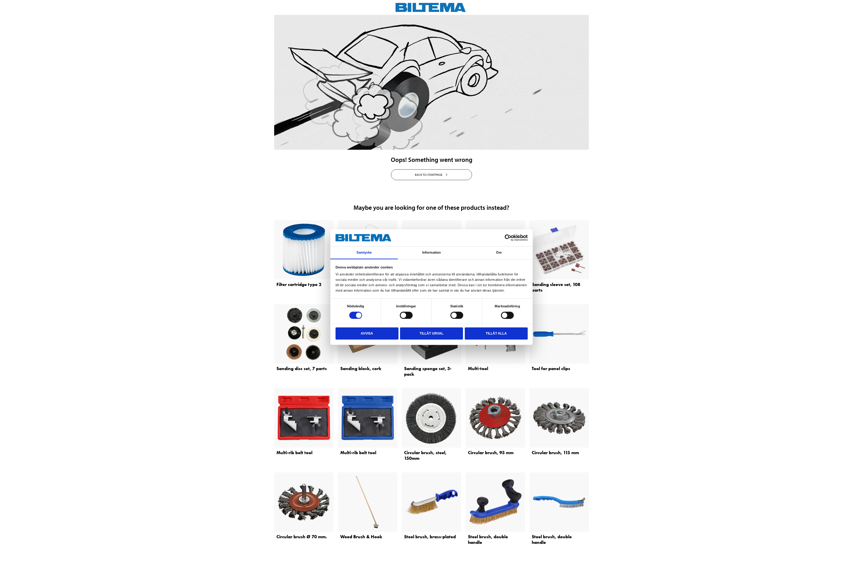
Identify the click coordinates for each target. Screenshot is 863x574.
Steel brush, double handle (488, 539)
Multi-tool (478, 368)
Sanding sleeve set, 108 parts (556, 287)
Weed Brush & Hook (361, 537)
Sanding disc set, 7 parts (301, 368)
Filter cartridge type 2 (298, 284)
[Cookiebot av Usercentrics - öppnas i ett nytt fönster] (508, 237)
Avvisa (367, 333)
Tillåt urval (431, 333)
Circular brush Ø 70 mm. (301, 537)
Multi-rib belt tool (294, 453)
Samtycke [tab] (364, 253)
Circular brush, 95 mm (491, 453)
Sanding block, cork (360, 368)
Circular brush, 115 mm (555, 453)
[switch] (406, 315)
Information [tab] (431, 253)
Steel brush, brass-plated (430, 537)
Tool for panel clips (551, 368)
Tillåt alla (496, 333)
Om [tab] (499, 253)
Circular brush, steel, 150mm (425, 455)
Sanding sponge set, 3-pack (428, 371)
